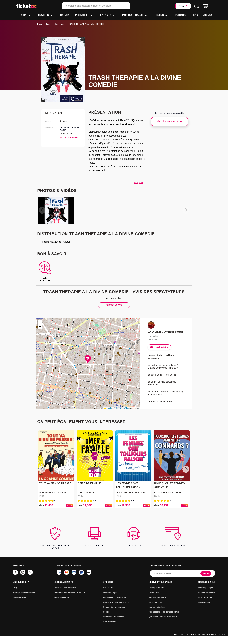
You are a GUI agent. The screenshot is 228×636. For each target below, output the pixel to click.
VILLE (181, 6)
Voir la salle (162, 347)
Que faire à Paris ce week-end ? (163, 617)
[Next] (185, 469)
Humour (44, 15)
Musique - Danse (133, 15)
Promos (180, 15)
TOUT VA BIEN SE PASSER (55, 483)
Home (39, 24)
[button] (205, 6)
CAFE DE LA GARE (86, 493)
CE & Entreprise (205, 597)
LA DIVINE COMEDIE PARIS (70, 128)
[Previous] (42, 469)
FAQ (15, 588)
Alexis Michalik (155, 602)
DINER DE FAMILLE (89, 483)
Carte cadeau (202, 15)
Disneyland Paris (156, 588)
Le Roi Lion (154, 593)
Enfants (106, 15)
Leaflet (109, 408)
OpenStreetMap (122, 408)
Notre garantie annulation (24, 593)
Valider (206, 573)
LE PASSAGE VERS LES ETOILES (130, 493)
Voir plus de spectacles (169, 121)
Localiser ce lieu (70, 137)
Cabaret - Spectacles (75, 15)
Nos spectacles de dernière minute (164, 612)
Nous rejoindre (109, 621)
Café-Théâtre (60, 24)
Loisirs (159, 15)
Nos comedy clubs (157, 607)
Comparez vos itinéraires (161, 401)
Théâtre (22, 15)
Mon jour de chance (157, 597)
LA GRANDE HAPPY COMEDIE (52, 493)
